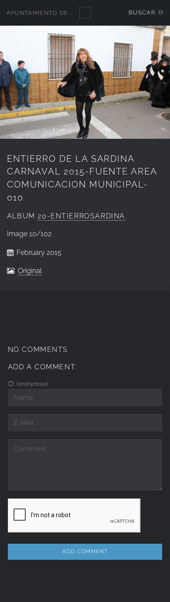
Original (30, 271)
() (31, 383)
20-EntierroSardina (81, 216)
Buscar (142, 12)
